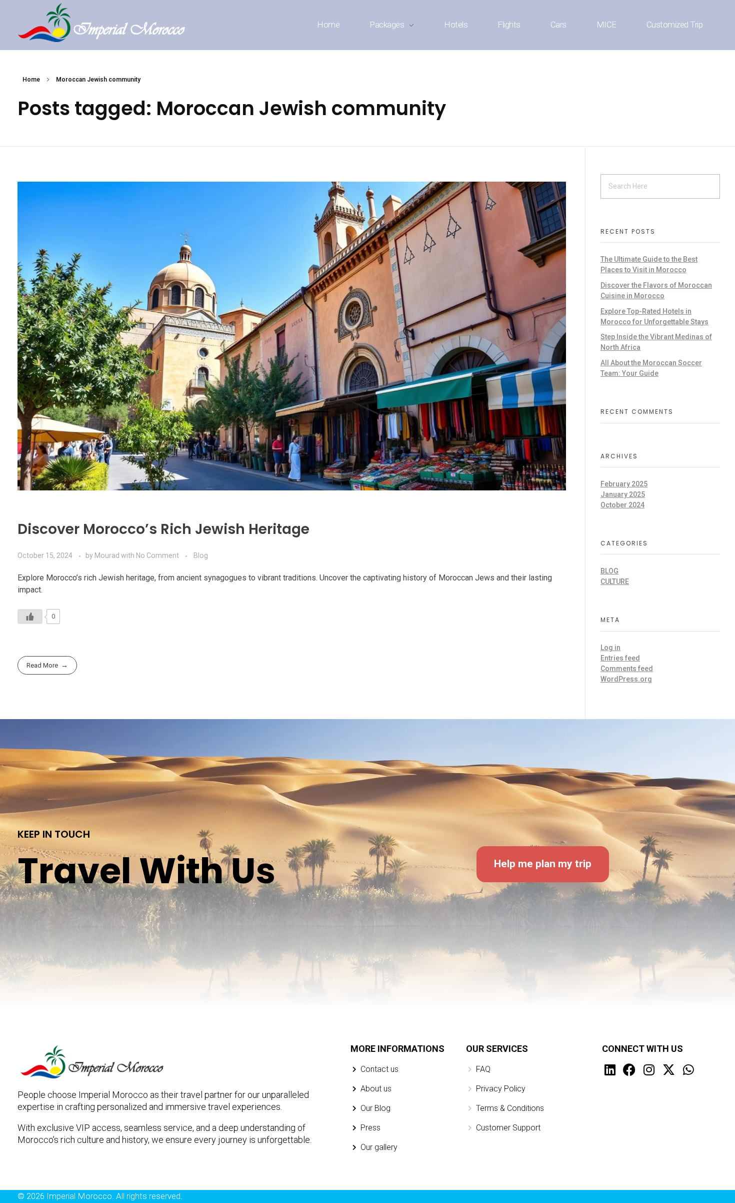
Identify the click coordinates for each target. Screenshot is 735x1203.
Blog (201, 555)
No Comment (157, 555)
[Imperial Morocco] (103, 24)
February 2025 (624, 484)
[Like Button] (30, 616)
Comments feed (626, 669)
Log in (610, 648)
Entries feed (620, 658)
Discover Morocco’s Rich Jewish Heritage (164, 529)
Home (31, 79)
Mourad (107, 555)
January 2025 (622, 494)
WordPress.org (626, 679)
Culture (614, 581)
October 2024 (622, 505)
